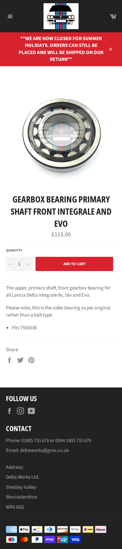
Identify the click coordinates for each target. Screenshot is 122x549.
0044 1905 (65, 440)
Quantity (14, 250)
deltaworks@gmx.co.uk (44, 450)
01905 (27, 440)
